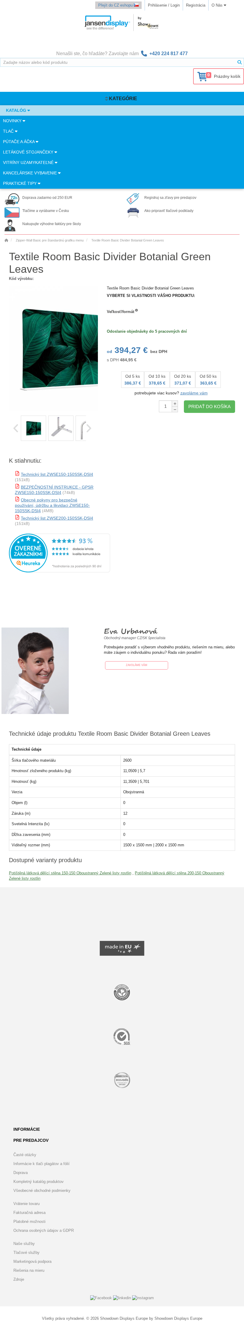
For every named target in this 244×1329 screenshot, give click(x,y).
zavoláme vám (194, 393)
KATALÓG (16, 110)
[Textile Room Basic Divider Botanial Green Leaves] (33, 428)
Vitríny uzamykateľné (29, 162)
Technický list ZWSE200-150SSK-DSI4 (57, 518)
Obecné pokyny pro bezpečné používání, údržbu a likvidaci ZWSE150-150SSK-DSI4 (52, 505)
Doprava (20, 1172)
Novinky (13, 120)
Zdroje (18, 1279)
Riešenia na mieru (28, 1270)
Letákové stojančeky (28, 152)
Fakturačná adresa (29, 1212)
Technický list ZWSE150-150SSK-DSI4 (57, 474)
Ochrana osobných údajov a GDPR (43, 1230)
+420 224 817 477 (168, 53)
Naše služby (24, 1243)
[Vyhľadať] (239, 62)
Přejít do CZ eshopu (116, 5)
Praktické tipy (20, 183)
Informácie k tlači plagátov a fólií (41, 1163)
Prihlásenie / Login (164, 5)
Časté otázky (24, 1155)
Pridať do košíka (209, 406)
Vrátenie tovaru (26, 1203)
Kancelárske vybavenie (30, 173)
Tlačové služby (26, 1252)
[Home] (6, 240)
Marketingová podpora (32, 1261)
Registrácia (195, 5)
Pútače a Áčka (19, 141)
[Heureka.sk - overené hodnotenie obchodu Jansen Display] (59, 571)
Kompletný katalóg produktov (38, 1181)
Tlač (9, 131)
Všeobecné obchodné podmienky (42, 1190)
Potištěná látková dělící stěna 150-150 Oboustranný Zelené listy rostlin (70, 873)
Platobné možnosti (29, 1221)
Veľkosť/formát (120, 311)
